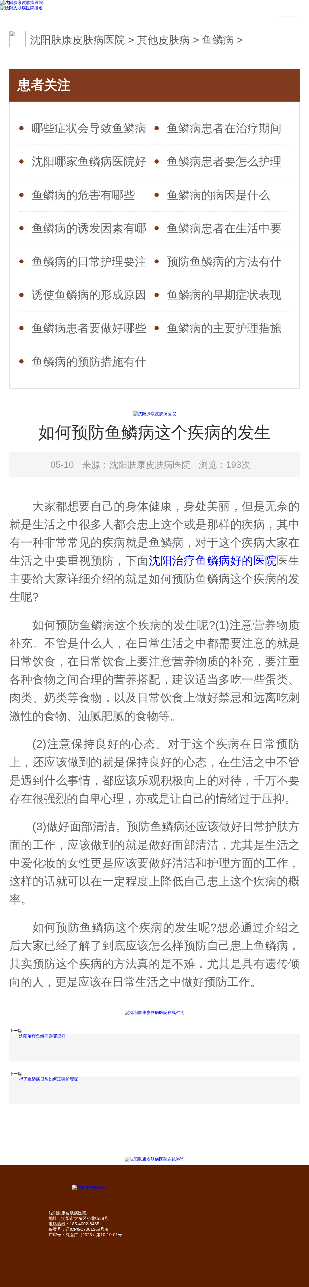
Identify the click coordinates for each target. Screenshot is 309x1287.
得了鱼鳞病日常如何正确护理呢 (48, 1079)
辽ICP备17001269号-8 (86, 1229)
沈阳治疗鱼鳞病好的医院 (213, 560)
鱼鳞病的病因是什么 (218, 194)
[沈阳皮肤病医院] (155, 1188)
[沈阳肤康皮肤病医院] (21, 2)
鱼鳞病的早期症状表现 (224, 294)
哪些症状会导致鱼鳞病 (89, 128)
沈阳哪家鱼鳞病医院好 (89, 161)
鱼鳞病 (218, 40)
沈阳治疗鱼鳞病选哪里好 (42, 1036)
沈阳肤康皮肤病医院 (77, 40)
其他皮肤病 (163, 40)
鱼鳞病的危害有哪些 (83, 194)
